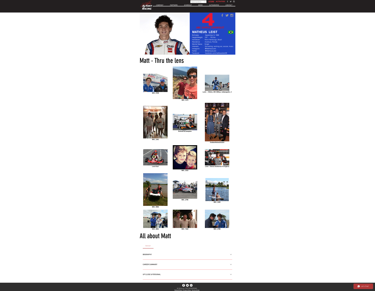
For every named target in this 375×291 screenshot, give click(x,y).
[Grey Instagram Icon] (234, 1)
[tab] (148, 245)
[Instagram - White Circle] (191, 285)
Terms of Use (195, 290)
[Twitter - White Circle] (187, 285)
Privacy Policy (187, 290)
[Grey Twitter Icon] (231, 1)
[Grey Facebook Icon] (227, 1)
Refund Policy (178, 290)
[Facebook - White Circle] (183, 285)
